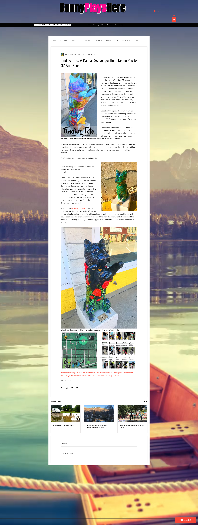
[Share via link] (77, 388)
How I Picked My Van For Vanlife (63, 425)
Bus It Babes (87, 40)
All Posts (53, 40)
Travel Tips (98, 40)
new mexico (63, 40)
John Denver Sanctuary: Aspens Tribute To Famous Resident (97, 426)
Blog (117, 40)
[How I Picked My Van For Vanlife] (65, 413)
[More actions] (136, 54)
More (136, 40)
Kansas (63, 380)
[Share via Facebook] (62, 388)
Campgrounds (127, 40)
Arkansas (108, 40)
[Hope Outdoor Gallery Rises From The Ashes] (132, 413)
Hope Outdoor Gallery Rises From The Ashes (132, 426)
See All (145, 401)
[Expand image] (79, 349)
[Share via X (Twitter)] (67, 388)
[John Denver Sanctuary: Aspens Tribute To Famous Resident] (99, 413)
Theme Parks (75, 40)
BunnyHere (92, 7)
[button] (174, 18)
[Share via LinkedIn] (72, 388)
